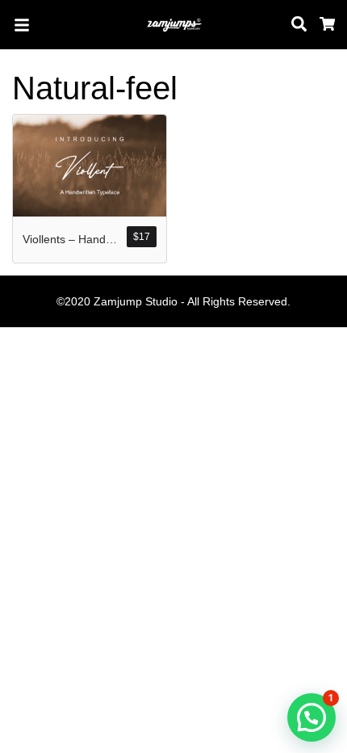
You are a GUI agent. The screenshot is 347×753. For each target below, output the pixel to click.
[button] (311, 717)
